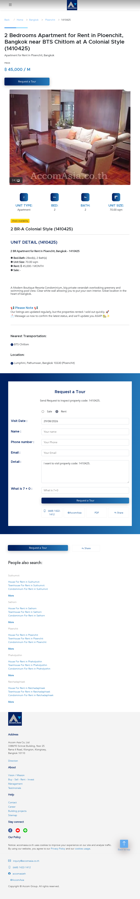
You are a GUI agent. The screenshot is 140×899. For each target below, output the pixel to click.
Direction (13, 760)
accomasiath (19, 873)
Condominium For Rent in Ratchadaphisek (30, 695)
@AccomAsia (74, 512)
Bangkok (34, 19)
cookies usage (82, 848)
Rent (63, 411)
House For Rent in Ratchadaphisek (26, 688)
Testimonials (14, 788)
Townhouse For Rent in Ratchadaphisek (29, 691)
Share (119, 512)
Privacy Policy (58, 848)
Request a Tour (85, 500)
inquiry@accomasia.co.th (26, 861)
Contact (12, 802)
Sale (49, 411)
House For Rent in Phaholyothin (25, 661)
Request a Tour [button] (27, 81)
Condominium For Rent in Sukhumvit (28, 589)
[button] (10, 5)
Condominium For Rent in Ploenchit (27, 642)
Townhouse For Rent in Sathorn (25, 612)
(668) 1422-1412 (53, 512)
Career (12, 806)
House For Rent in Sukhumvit (23, 581)
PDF (96, 512)
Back (7, 19)
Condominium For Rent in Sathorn (26, 615)
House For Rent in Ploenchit (23, 635)
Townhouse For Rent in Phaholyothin (27, 665)
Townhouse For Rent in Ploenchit (25, 638)
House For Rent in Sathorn (22, 608)
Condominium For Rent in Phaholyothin (29, 668)
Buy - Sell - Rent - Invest (21, 779)
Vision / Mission (16, 775)
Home (19, 19)
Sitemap (12, 815)
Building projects (17, 811)
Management (15, 783)
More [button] (11, 595)
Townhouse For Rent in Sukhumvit (26, 585)
